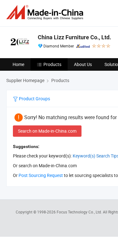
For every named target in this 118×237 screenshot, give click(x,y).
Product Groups (34, 99)
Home (18, 64)
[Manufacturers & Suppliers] (46, 12)
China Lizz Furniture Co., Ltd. (74, 37)
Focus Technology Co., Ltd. (80, 211)
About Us (83, 64)
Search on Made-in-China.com (47, 131)
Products (52, 64)
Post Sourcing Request (41, 175)
